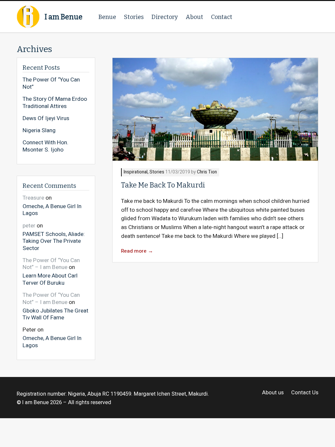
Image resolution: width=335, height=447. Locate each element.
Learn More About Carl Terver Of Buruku (50, 279)
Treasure (33, 198)
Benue (107, 17)
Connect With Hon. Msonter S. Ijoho (45, 146)
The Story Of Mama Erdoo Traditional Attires (55, 103)
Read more (137, 251)
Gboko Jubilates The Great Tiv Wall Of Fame (55, 314)
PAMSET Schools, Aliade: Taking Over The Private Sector (54, 241)
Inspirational (136, 172)
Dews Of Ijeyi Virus (46, 118)
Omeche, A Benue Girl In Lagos (52, 209)
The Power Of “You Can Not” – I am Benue (51, 264)
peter (29, 226)
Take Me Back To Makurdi (163, 185)
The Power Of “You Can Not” (51, 83)
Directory (164, 17)
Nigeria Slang (39, 130)
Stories (134, 17)
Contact (221, 17)
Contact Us (304, 393)
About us (273, 393)
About (194, 17)
